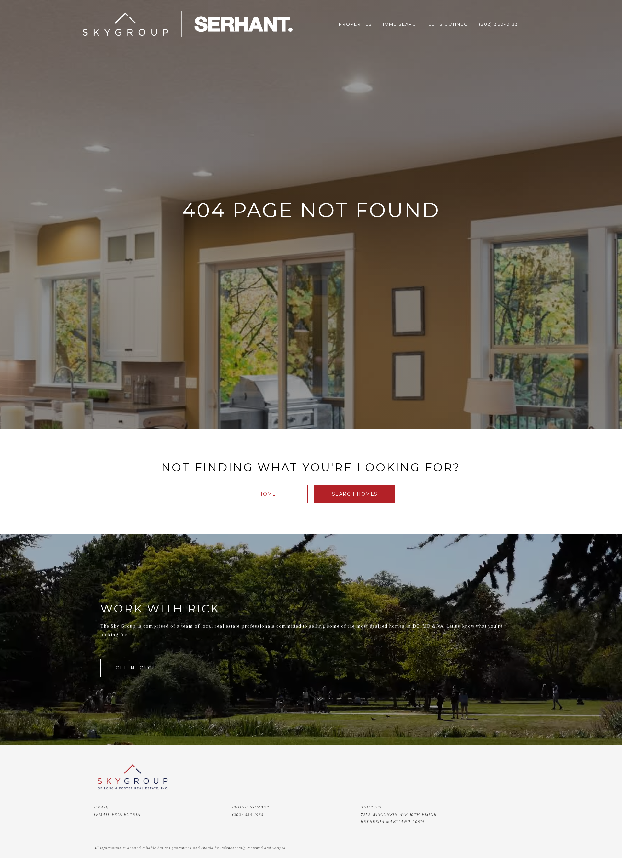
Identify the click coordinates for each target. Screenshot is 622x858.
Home (267, 494)
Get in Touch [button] (136, 668)
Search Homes (355, 494)
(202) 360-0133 (248, 814)
